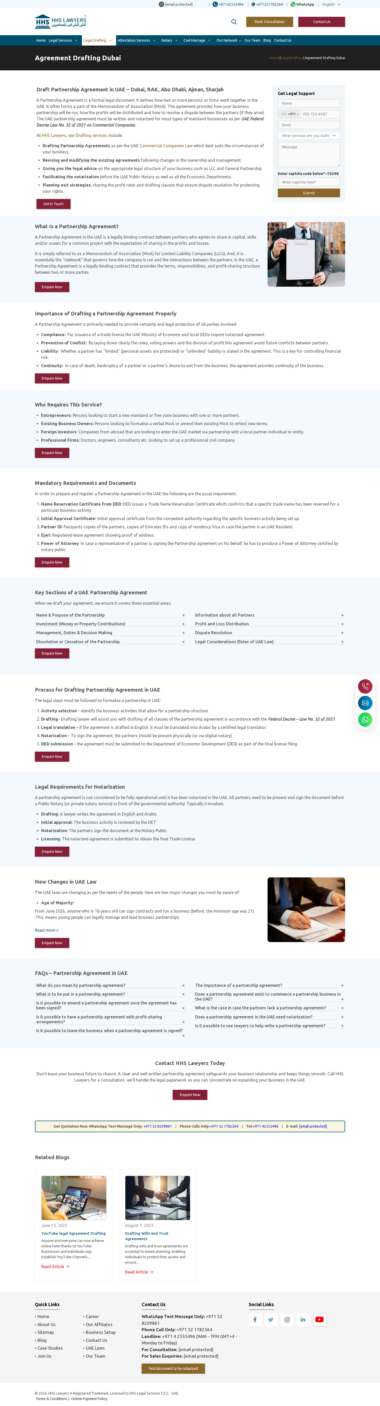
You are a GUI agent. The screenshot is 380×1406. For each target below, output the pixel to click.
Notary (167, 40)
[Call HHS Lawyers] (365, 686)
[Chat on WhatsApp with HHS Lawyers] (365, 719)
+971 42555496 (265, 1126)
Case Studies (50, 1347)
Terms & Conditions (51, 1399)
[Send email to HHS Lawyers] (365, 703)
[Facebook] (256, 1324)
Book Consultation (270, 22)
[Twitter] (272, 1324)
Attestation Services (134, 40)
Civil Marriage (194, 40)
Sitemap (45, 1332)
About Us (46, 1324)
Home (41, 40)
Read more (45, 930)
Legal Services (60, 40)
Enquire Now (52, 287)
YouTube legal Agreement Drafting (73, 1233)
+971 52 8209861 (157, 1126)
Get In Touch (53, 204)
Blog (267, 40)
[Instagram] (288, 1324)
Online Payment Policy (89, 1399)
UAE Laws (95, 1347)
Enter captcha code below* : (308, 173)
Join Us (44, 1355)
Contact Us (322, 22)
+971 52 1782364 (224, 1126)
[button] (234, 22)
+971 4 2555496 (178, 1336)
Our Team (252, 40)
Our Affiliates (99, 1324)
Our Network (227, 40)
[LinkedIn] (304, 1324)
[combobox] (289, 114)
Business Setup (101, 1332)
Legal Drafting (94, 40)
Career (92, 1316)
